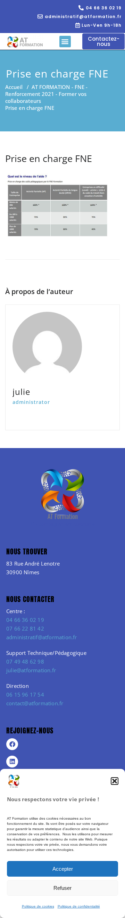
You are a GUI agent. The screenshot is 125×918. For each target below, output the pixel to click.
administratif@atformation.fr (41, 637)
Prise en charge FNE (48, 158)
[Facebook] (12, 744)
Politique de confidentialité (79, 906)
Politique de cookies (38, 906)
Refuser (62, 888)
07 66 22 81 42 (25, 628)
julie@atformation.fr (31, 670)
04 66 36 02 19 (25, 619)
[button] (114, 781)
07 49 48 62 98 (25, 661)
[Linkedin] (12, 761)
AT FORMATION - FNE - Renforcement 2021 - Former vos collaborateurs (46, 93)
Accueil (14, 86)
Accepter (62, 869)
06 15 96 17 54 (25, 694)
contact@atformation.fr (34, 703)
